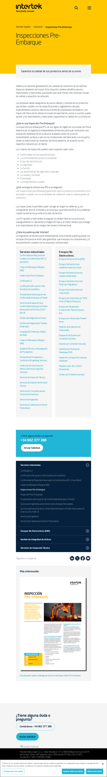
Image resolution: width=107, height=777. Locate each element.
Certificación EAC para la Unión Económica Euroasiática (43, 475)
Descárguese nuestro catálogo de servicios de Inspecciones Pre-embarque (50, 675)
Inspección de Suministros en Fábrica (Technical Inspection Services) (31, 368)
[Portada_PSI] (53, 624)
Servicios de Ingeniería (29, 399)
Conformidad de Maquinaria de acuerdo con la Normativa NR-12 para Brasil (33, 258)
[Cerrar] (103, 764)
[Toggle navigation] (76, 7)
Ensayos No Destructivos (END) (72, 259)
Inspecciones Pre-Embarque (32, 490)
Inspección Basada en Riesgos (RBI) (34, 485)
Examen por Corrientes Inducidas (72, 344)
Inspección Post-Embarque (31, 494)
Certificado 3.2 (26, 280)
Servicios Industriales (30, 465)
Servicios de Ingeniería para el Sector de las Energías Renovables (46, 504)
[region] (53, 768)
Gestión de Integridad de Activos (33, 318)
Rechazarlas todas (95, 771)
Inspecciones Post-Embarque (32, 275)
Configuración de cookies (13, 771)
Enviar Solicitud (32, 447)
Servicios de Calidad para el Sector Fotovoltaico (39, 521)
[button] (87, 465)
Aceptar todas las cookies (73, 771)
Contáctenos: (36, 726)
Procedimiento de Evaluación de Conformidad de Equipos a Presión (47, 499)
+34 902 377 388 (33, 440)
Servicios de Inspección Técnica (32, 377)
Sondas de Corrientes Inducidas (71, 374)
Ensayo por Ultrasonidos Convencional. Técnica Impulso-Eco (71, 309)
